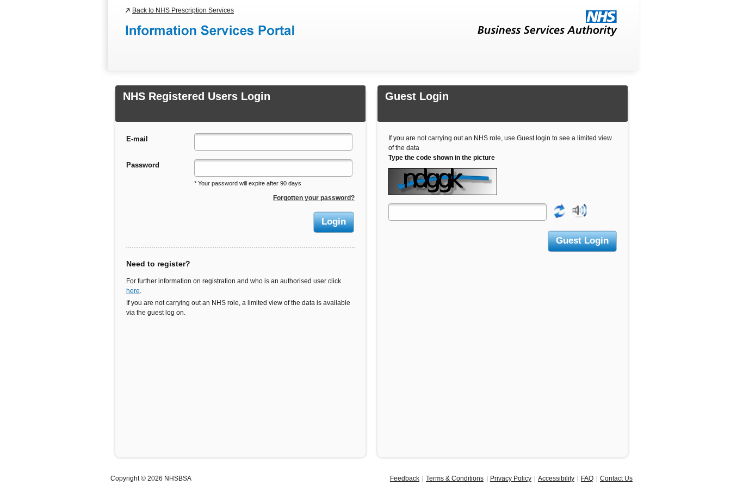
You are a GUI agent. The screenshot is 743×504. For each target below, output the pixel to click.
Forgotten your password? (314, 198)
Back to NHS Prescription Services (183, 10)
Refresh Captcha (559, 210)
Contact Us (616, 478)
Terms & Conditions (455, 478)
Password (142, 165)
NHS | (547, 23)
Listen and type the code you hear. (579, 210)
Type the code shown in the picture (441, 157)
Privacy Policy (510, 478)
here (133, 291)
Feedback (404, 478)
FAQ (587, 478)
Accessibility (556, 478)
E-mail (137, 139)
